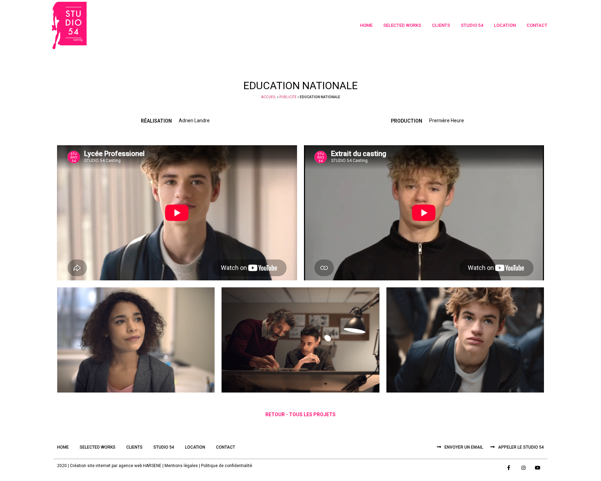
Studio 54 (472, 25)
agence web (130, 465)
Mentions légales (181, 465)
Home (366, 25)
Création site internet (90, 465)
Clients (441, 25)
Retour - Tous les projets (300, 414)
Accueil (268, 97)
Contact (537, 25)
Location (505, 25)
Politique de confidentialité (226, 465)
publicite (288, 97)
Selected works (402, 25)
